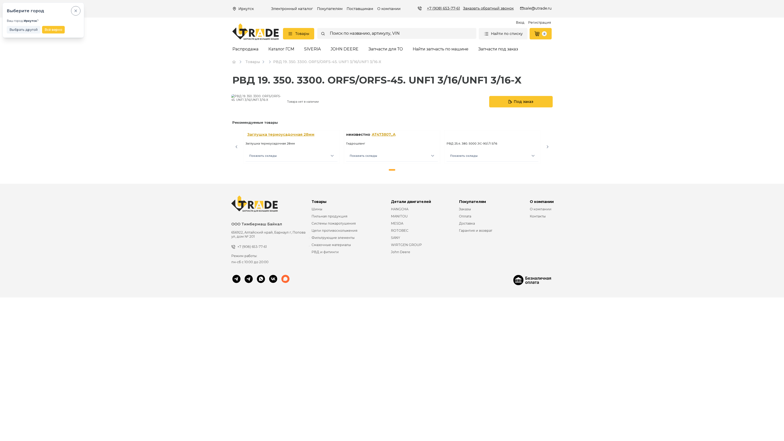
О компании (389, 9)
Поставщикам (360, 9)
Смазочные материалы (331, 245)
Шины (317, 209)
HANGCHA (399, 209)
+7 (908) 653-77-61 (443, 8)
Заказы (465, 209)
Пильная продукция (329, 216)
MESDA (397, 223)
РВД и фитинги (325, 252)
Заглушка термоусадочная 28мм (280, 134)
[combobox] (396, 33)
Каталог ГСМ (281, 49)
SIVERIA (312, 49)
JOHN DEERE (345, 49)
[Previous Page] (236, 147)
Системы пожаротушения (334, 223)
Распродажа (245, 49)
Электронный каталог (292, 9)
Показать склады (263, 156)
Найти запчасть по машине (440, 49)
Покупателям (330, 9)
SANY (395, 238)
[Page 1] (392, 170)
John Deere (400, 252)
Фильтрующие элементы (333, 238)
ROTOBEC (399, 231)
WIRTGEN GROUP (406, 245)
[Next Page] (547, 147)
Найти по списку (507, 33)
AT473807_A (383, 134)
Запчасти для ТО (385, 49)
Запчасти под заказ (498, 49)
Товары (302, 33)
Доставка (467, 223)
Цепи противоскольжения (334, 231)
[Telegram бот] (249, 279)
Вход (520, 22)
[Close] (76, 11)
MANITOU (399, 216)
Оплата (465, 216)
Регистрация (539, 22)
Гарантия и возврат (475, 231)
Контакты (538, 216)
